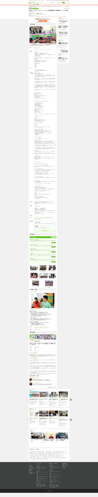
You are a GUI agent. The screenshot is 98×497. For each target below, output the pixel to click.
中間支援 (57, 486)
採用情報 (49, 490)
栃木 (39, 474)
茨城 (37, 474)
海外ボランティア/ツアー (39, 467)
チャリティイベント (38, 468)
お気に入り (51, 0)
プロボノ (43, 468)
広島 (44, 479)
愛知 (54, 476)
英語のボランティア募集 (62, 458)
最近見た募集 (54, 0)
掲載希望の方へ (67, 0)
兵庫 (45, 478)
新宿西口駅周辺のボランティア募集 (34, 453)
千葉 (44, 474)
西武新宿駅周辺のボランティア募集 (43, 453)
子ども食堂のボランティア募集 (40, 451)
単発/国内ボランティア (39, 466)
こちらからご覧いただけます (46, 22)
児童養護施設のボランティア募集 (40, 458)
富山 (39, 476)
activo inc (48, 491)
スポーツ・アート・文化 (52, 486)
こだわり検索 (66, 2)
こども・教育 (52, 484)
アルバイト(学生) (51, 467)
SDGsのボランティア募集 (48, 451)
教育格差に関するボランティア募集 (43, 455)
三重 (55, 476)
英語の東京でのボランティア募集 (43, 459)
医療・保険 (37, 486)
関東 (36, 473)
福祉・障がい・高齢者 (42, 485)
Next (71, 400)
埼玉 (42, 474)
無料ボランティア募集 (60, 455)
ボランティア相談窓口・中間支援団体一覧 (32, 469)
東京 (46, 474)
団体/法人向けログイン (65, 464)
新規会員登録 (30, 473)
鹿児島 (50, 482)
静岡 (52, 476)
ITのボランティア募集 (43, 457)
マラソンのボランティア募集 (57, 457)
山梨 (44, 476)
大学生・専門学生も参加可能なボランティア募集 (62, 453)
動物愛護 (41, 486)
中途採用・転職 (55, 466)
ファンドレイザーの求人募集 (56, 451)
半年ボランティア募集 (32, 456)
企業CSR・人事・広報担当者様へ (61, 0)
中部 (36, 475)
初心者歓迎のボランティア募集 (46, 456)
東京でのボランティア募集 (63, 451)
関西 (36, 477)
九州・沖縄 (37, 480)
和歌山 (37, 478)
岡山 (42, 479)
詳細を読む (53, 242)
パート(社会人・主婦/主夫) (57, 467)
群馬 (54, 473)
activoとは (48, 0)
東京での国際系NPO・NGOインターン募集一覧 (51, 6)
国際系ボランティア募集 (40, 452)
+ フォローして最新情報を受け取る (39, 339)
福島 (50, 472)
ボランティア (37, 2)
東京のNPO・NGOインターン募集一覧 (41, 6)
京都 (41, 478)
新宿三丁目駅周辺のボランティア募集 (57, 452)
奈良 (47, 478)
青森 (39, 472)
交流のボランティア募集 (64, 457)
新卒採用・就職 (51, 466)
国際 (49, 484)
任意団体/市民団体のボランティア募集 (52, 455)
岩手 (41, 472)
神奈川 (50, 474)
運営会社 (30, 470)
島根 (54, 480)
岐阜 (50, 476)
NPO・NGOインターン (33, 6)
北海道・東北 (37, 471)
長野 (46, 476)
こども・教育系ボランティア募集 (48, 452)
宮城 (43, 472)
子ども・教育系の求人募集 (33, 451)
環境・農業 (44, 484)
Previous (27, 400)
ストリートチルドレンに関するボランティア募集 (35, 454)
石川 (54, 475)
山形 (47, 472)
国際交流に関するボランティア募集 (46, 454)
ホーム (29, 6)
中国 (49, 479)
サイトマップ (30, 466)
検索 (63, 2)
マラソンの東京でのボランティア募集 (34, 459)
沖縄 (52, 482)
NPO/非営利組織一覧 (31, 467)
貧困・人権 (37, 485)
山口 (37, 479)
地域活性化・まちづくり (39, 484)
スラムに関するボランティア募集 (55, 454)
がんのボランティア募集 (49, 457)
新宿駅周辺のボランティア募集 (51, 453)
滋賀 (39, 478)
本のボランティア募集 (55, 458)
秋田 (45, 472)
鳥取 (39, 479)
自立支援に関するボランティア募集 (34, 455)
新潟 (37, 476)
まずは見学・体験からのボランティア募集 (34, 457)
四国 (49, 478)
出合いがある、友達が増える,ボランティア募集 (57, 456)
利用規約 (30, 471)
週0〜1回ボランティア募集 (39, 456)
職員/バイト (41, 2)
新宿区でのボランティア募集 (33, 452)
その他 (59, 486)
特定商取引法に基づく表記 (32, 472)
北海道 (37, 472)
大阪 (43, 478)
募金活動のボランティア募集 (48, 458)
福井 (42, 476)
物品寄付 (46, 468)
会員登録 (57, 0)
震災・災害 (56, 484)
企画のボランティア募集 (32, 458)
